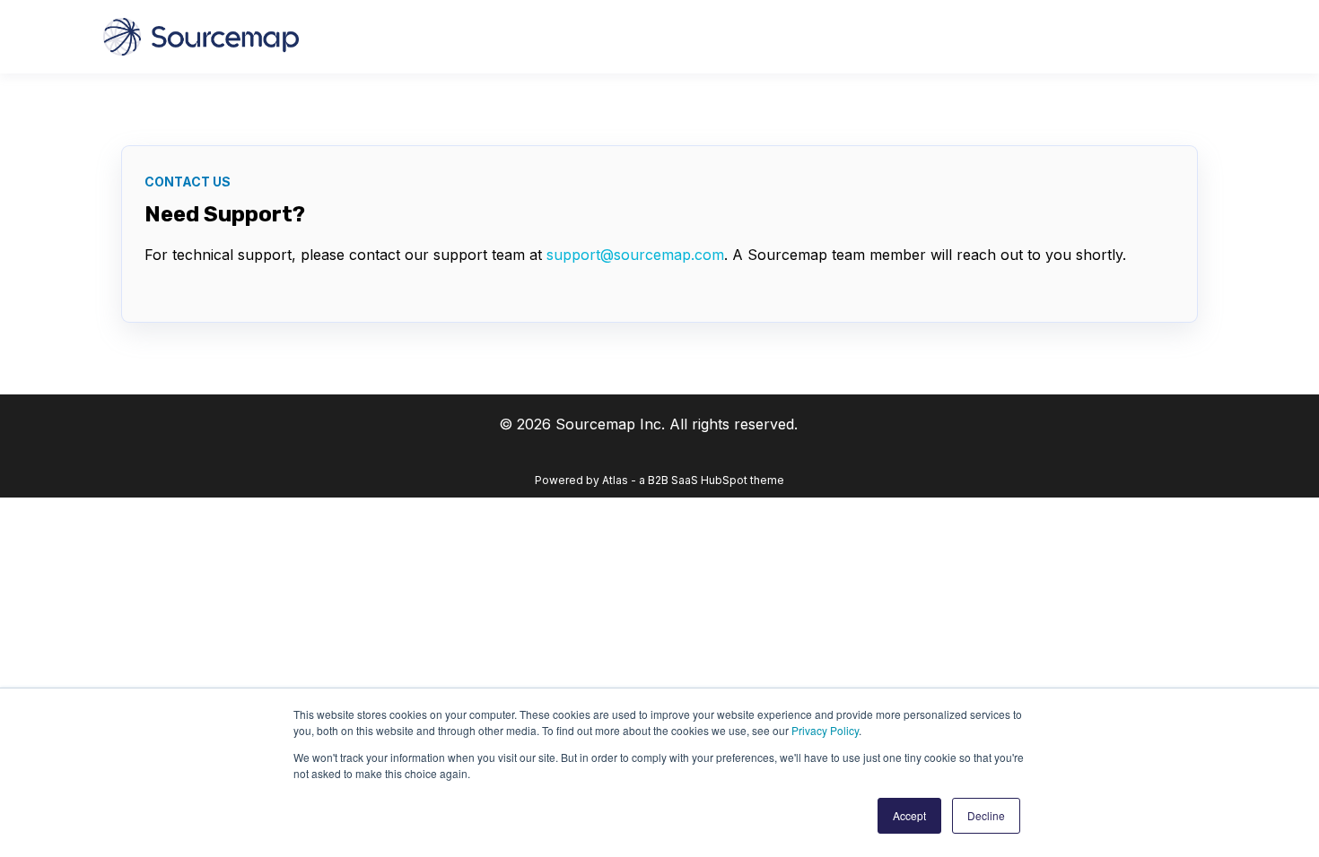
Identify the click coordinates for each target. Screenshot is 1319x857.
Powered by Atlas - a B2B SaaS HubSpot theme (659, 480)
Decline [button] (986, 815)
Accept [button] (909, 815)
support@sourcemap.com (635, 255)
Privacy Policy (825, 730)
